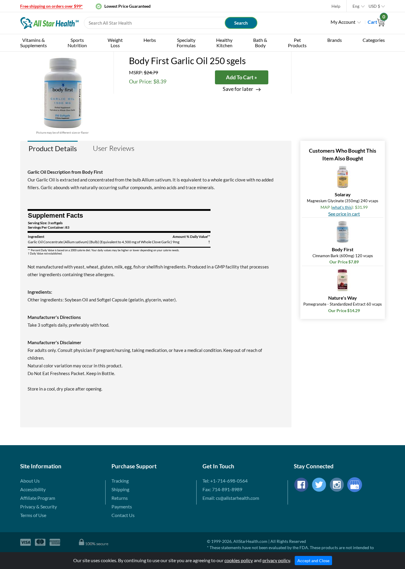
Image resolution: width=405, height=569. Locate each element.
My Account (343, 22)
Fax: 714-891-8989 (222, 489)
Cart (376, 22)
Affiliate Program (37, 498)
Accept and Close (313, 560)
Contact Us (123, 515)
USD (374, 6)
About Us (30, 480)
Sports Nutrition (77, 42)
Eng (356, 6)
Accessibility (33, 489)
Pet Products (297, 42)
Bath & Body (260, 42)
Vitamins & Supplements (33, 42)
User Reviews (113, 148)
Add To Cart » (241, 77)
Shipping (120, 489)
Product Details (52, 148)
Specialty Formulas (186, 42)
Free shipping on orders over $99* (51, 6)
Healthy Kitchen (224, 42)
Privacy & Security (38, 506)
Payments (121, 506)
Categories (374, 40)
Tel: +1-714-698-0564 (225, 480)
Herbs (149, 40)
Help (335, 6)
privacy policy (276, 560)
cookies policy (238, 560)
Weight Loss (115, 42)
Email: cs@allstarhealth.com (231, 498)
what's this (342, 207)
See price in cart (344, 213)
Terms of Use (33, 515)
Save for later (238, 89)
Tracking (120, 480)
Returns (119, 498)
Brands (334, 40)
